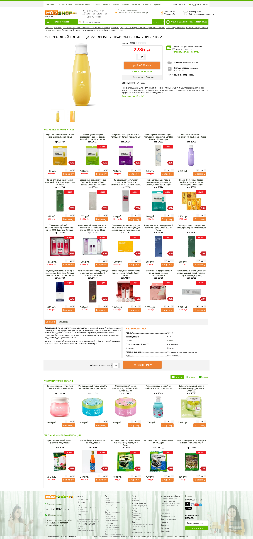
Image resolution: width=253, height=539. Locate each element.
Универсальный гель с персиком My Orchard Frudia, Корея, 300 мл (125, 388)
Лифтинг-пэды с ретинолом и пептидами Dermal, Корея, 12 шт (125, 135)
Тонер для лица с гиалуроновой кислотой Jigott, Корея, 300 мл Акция (158, 227)
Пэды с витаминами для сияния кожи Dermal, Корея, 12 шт (59, 135)
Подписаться (197, 528)
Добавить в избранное (143, 77)
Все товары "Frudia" (133, 96)
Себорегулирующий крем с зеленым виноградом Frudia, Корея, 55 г (191, 388)
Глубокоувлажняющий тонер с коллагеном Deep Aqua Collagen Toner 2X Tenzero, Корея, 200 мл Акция (59, 274)
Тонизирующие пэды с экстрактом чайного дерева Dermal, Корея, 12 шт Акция (92, 136)
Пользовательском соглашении (175, 536)
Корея (170, 340)
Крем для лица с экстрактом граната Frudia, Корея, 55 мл (60, 387)
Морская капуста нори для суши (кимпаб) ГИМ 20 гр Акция (191, 441)
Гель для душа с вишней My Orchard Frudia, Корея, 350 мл (158, 387)
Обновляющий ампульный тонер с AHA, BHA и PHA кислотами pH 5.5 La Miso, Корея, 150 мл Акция (126, 183)
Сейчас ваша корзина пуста (198, 12)
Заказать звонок (94, 17)
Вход (192, 4)
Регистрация (202, 4)
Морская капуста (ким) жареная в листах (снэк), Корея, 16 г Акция (125, 442)
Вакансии (136, 4)
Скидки (96, 4)
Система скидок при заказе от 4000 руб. (133, 12)
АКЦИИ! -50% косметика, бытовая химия (188, 22)
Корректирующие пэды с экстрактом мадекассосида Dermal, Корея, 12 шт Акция (158, 182)
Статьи (116, 4)
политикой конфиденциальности (148, 536)
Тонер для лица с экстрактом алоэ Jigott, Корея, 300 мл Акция (191, 226)
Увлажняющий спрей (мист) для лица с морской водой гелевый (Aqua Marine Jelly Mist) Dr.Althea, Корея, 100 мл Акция (191, 274)
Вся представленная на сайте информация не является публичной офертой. (58, 523)
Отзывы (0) (63, 322)
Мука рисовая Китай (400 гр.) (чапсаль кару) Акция (60, 441)
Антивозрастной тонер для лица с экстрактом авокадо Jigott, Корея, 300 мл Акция (93, 273)
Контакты (147, 4)
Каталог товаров (61, 22)
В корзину (143, 65)
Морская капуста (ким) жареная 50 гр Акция (158, 441)
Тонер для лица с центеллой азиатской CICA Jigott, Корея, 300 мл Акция (60, 182)
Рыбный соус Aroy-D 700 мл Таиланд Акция (92, 441)
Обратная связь (54, 515)
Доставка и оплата (82, 4)
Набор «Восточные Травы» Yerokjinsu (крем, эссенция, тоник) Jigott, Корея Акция (191, 182)
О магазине (49, 4)
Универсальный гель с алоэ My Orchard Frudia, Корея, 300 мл (93, 387)
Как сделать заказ (65, 4)
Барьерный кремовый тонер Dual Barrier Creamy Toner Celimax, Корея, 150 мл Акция (93, 182)
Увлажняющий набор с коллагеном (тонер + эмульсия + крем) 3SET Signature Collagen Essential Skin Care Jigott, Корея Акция (59, 230)
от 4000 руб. (179, 70)
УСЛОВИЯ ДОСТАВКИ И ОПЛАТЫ (186, 52)
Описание (50, 322)
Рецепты (106, 4)
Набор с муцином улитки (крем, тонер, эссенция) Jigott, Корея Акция (125, 273)
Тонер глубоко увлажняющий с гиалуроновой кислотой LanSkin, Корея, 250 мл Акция (158, 136)
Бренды (157, 4)
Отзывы (125, 4)
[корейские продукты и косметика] (46, 8)
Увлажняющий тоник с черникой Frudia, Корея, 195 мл (191, 135)
